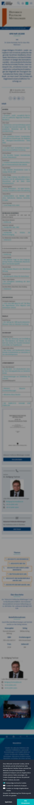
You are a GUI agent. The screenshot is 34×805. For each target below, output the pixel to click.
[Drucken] (14, 98)
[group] (17, 712)
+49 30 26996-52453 (12, 507)
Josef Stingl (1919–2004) (11, 205)
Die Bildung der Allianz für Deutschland (16, 276)
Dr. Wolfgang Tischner (11, 477)
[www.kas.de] (7, 3)
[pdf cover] (17, 430)
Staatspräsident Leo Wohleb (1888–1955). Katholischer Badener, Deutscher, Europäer (16, 198)
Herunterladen (17, 459)
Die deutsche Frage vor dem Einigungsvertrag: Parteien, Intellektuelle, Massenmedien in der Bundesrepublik (16, 262)
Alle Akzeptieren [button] (25, 802)
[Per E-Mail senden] (18, 98)
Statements (7, 240)
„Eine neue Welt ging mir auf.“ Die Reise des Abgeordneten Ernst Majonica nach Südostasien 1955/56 (16, 305)
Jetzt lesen (17, 529)
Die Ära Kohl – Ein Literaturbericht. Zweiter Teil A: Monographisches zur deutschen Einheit (16, 371)
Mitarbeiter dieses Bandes (12, 395)
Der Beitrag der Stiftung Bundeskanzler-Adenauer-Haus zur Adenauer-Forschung (16, 323)
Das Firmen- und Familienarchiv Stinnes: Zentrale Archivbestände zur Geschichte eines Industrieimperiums (16, 352)
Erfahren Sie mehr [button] (13, 780)
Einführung (7, 222)
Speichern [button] (8, 802)
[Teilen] (22, 98)
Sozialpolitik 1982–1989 (11, 227)
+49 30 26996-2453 (12, 504)
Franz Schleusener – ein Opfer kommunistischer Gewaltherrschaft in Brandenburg (16, 190)
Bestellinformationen (18, 92)
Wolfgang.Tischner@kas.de (14, 501)
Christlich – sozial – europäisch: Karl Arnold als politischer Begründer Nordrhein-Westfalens (16, 117)
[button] (2, 698)
